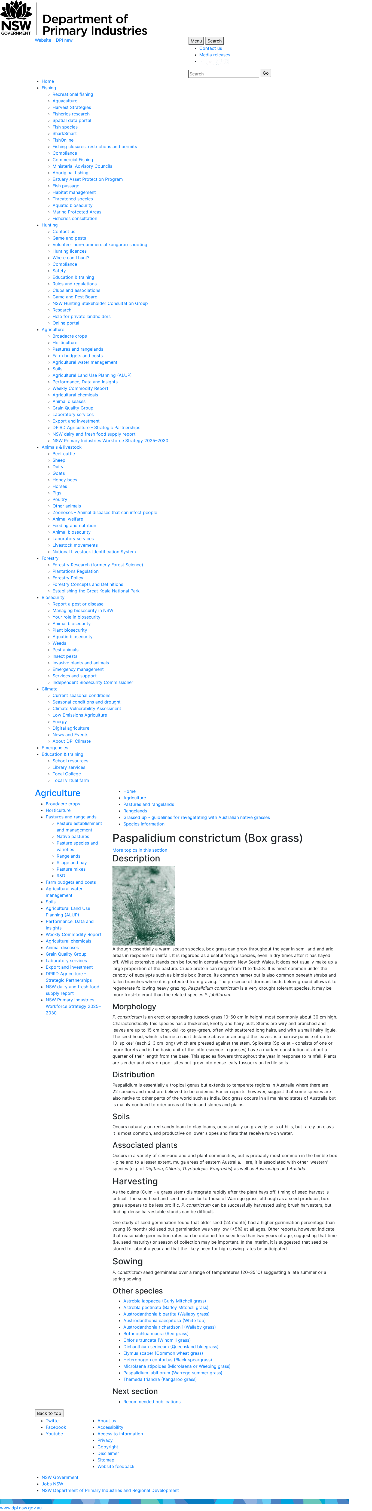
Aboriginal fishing (71, 172)
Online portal (66, 323)
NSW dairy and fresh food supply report (94, 434)
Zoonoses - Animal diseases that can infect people (105, 512)
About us (106, 1420)
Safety (59, 270)
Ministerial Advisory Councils (82, 166)
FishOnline (63, 140)
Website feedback (116, 1466)
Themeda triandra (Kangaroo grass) (160, 1379)
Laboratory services (73, 414)
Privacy (105, 1440)
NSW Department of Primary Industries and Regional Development (110, 1490)
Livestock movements (75, 545)
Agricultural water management (85, 362)
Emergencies (55, 747)
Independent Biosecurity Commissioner (93, 682)
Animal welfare (68, 519)
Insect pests (65, 656)
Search (215, 41)
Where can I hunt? (71, 257)
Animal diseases (69, 401)
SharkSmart (65, 133)
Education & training (73, 277)
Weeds (59, 643)
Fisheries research (71, 114)
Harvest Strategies (72, 107)
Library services (69, 767)
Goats (59, 473)
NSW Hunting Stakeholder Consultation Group (100, 303)
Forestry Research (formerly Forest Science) (98, 564)
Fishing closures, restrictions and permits (95, 146)
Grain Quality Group (73, 408)
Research (62, 310)
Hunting (50, 225)
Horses (60, 486)
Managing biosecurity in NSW (83, 610)
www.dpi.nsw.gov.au (21, 1507)
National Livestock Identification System (94, 551)
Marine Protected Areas (77, 212)
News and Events (70, 734)
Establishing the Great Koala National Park (96, 591)
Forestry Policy (68, 577)
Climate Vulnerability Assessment (87, 708)
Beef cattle (64, 453)
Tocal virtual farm (71, 780)
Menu (196, 41)
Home (48, 81)
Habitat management (74, 192)
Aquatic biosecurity (73, 205)
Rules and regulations (75, 283)
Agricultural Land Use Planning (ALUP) (92, 375)
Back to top (49, 1413)
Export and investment (76, 421)
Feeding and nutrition (74, 525)
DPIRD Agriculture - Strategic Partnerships (96, 427)
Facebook (56, 1427)
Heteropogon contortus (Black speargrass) (167, 1359)
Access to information (120, 1433)
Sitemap (105, 1460)
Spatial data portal (72, 120)
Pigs (57, 492)
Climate (49, 689)
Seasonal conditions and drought (87, 702)
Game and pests (69, 238)
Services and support (75, 675)
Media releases (214, 54)
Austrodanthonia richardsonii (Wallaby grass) (169, 1327)
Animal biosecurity (72, 532)
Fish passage (66, 185)
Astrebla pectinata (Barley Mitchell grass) (166, 1307)
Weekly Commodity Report (80, 388)
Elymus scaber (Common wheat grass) (163, 1353)
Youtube (54, 1433)
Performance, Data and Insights (85, 381)
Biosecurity (53, 597)
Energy (60, 721)
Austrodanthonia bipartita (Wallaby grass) (166, 1314)
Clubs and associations (76, 290)
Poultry (60, 499)
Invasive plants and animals (81, 662)
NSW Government (60, 1477)
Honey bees (65, 479)
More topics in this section (139, 850)
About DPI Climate (72, 741)
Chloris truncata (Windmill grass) (157, 1340)
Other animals (67, 506)
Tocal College (67, 773)
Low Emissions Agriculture (80, 715)
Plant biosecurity (70, 630)
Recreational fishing (73, 94)
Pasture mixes (71, 869)
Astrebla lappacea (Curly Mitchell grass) (164, 1301)
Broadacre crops (70, 336)
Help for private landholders (82, 316)
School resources (70, 760)
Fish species (65, 127)
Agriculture (53, 329)
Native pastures (73, 836)
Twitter (53, 1420)
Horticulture (65, 342)
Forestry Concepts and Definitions (88, 584)
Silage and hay (72, 862)
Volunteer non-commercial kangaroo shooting (100, 244)
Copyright (107, 1446)
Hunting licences (70, 251)
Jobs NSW (52, 1483)
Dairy (58, 466)
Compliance (65, 153)
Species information (143, 824)
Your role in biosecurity (76, 617)
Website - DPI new (54, 40)
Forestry (50, 558)
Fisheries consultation (75, 218)
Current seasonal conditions (81, 695)
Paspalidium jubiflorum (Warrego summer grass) (172, 1372)
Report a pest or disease (78, 604)
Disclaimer (108, 1453)
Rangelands (68, 856)
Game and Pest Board (75, 296)
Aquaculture (65, 100)
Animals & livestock (62, 447)
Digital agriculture (71, 728)
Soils (57, 368)
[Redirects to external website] (214, 61)
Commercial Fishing (73, 159)
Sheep (59, 460)
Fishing (49, 87)
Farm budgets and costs (78, 355)
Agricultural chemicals (75, 394)
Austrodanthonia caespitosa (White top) (164, 1320)
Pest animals (65, 649)
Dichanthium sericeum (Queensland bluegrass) (171, 1346)
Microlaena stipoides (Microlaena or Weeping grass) (177, 1366)
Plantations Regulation (76, 571)
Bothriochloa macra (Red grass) (156, 1333)
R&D (61, 875)
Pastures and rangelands (78, 349)
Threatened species (73, 198)
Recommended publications (152, 1401)
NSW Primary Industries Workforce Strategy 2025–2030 (110, 440)
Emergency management (78, 669)
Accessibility (110, 1427)
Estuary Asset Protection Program (88, 179)
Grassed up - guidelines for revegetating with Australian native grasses (196, 817)
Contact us (210, 48)
